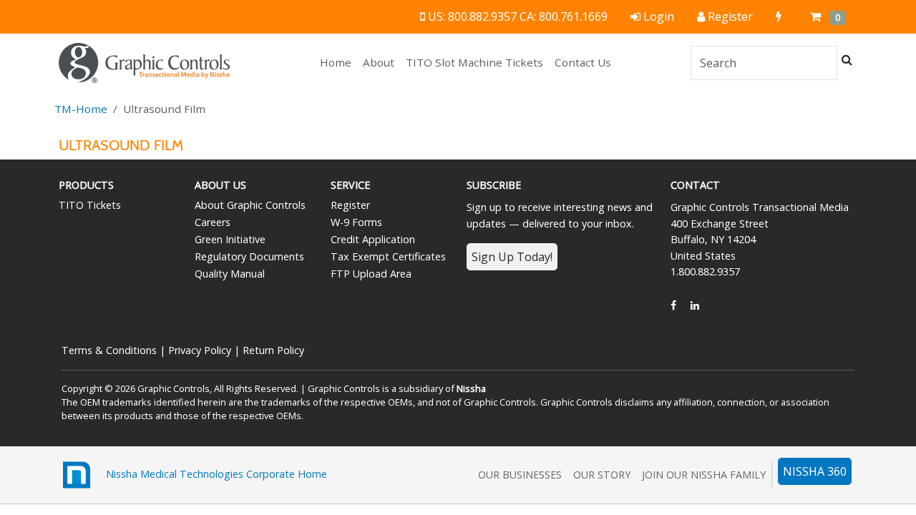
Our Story (601, 474)
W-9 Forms (356, 222)
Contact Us (583, 62)
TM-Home (80, 109)
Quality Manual (230, 273)
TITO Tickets (90, 205)
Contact (695, 185)
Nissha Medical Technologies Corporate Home (210, 473)
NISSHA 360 (815, 471)
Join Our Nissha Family (704, 474)
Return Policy (273, 350)
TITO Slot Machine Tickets (474, 62)
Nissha (471, 388)
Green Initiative (230, 239)
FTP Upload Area (371, 273)
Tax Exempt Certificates (388, 256)
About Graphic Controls (250, 205)
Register (350, 205)
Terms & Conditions (109, 350)
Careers (212, 222)
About (378, 62)
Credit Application (373, 239)
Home (338, 61)
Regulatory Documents (249, 256)
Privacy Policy (199, 350)
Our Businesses (520, 474)
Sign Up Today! (512, 257)
